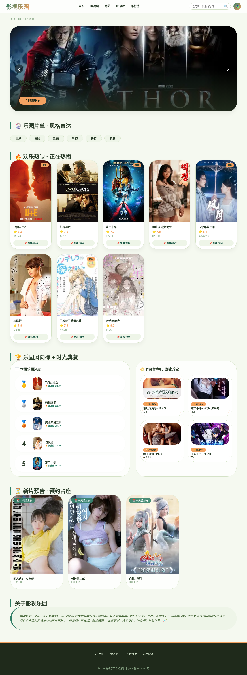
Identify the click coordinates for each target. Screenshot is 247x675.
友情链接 (132, 653)
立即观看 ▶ (32, 101)
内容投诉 (148, 653)
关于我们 (99, 653)
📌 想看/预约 (31, 243)
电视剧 (94, 6)
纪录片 (120, 6)
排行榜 (135, 6)
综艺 (107, 6)
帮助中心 (115, 653)
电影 (81, 6)
